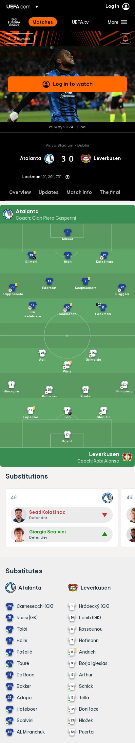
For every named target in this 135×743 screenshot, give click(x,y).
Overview (20, 192)
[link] (42, 22)
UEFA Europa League (14, 22)
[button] (116, 22)
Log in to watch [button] (73, 84)
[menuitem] (46, 22)
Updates (49, 192)
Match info (79, 192)
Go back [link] (21, 38)
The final (110, 192)
